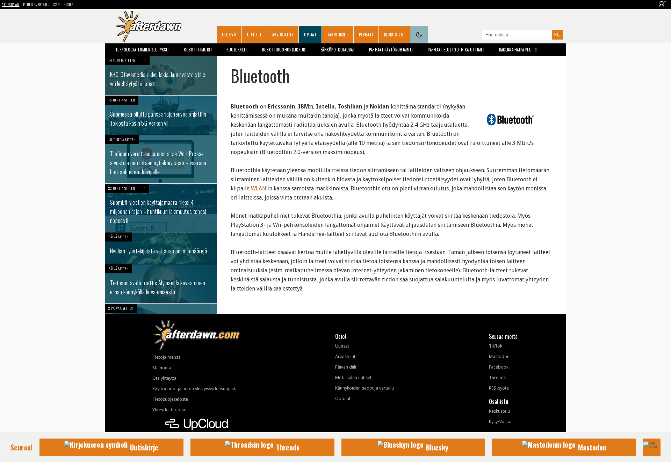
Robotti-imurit (198, 49)
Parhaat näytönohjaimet (391, 49)
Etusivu (229, 34)
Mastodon (499, 356)
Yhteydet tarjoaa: (169, 409)
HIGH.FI (69, 4)
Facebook (498, 367)
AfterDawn (11, 4)
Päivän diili (345, 367)
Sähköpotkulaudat (337, 49)
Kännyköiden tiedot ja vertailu (364, 388)
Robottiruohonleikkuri (284, 49)
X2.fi (56, 4)
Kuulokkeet (237, 49)
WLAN (258, 188)
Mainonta (161, 367)
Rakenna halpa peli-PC (517, 49)
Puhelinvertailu (36, 4)
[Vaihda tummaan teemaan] (419, 34)
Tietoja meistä (166, 357)
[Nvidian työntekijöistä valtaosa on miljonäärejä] (161, 248)
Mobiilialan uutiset (353, 377)
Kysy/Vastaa (501, 421)
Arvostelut (282, 34)
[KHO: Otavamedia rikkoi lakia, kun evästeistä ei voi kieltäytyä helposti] (161, 75)
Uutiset (254, 34)
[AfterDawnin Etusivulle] (148, 26)
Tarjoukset (337, 34)
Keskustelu (394, 34)
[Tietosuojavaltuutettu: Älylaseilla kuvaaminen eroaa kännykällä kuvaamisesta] (161, 283)
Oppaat (310, 34)
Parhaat (366, 34)
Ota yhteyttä (164, 378)
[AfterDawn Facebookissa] (475, 35)
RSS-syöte (499, 388)
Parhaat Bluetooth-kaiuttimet (456, 49)
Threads (497, 377)
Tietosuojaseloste (170, 399)
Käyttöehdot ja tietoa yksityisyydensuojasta (195, 388)
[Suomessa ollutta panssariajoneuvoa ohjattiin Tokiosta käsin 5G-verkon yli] (161, 115)
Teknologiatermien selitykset (142, 49)
